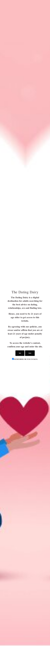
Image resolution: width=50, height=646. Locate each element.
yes (29, 353)
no (20, 353)
